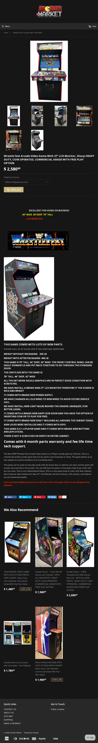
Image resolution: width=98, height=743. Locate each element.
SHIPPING (8, 719)
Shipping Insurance (11, 177)
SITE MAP (8, 716)
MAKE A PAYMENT (12, 723)
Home (6, 32)
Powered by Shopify (31, 732)
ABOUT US (9, 712)
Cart (94, 26)
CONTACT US (10, 709)
